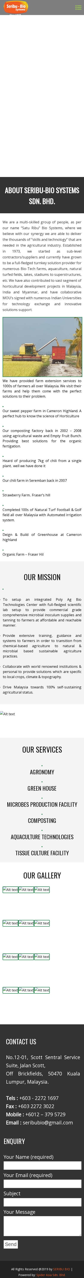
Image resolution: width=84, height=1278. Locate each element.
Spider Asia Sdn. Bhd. (50, 1275)
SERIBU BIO (61, 1269)
